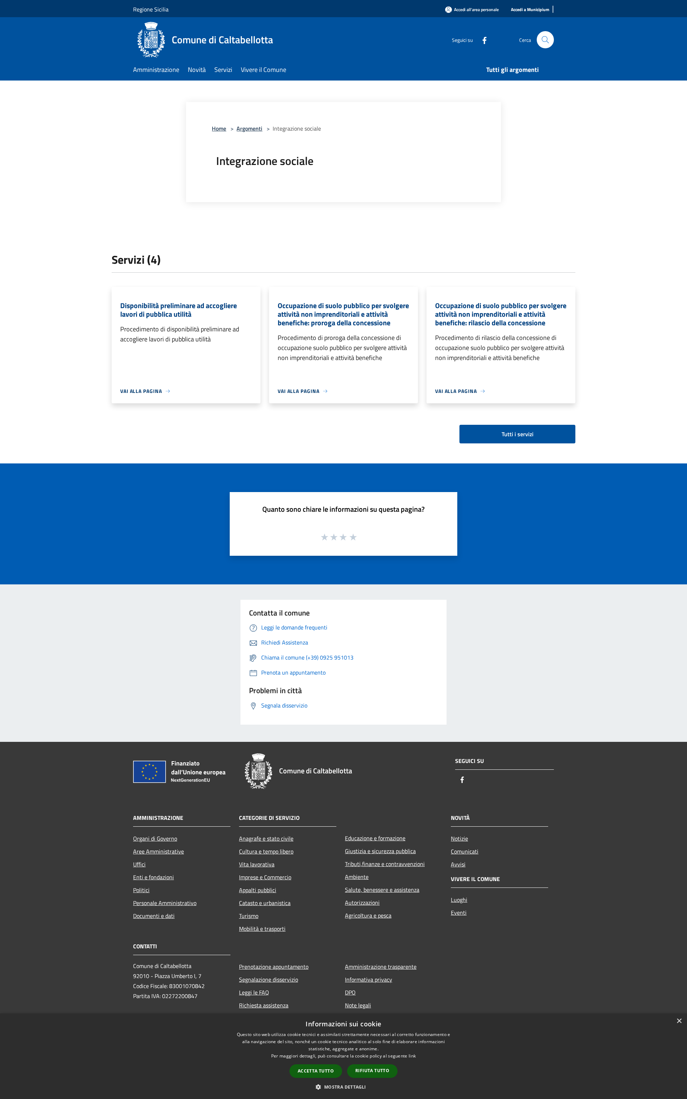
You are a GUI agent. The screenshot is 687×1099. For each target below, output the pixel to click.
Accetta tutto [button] (316, 1071)
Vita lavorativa (256, 864)
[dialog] (343, 1056)
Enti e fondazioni (153, 877)
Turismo (248, 915)
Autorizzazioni (362, 902)
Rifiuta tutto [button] (372, 1071)
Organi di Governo (155, 838)
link (412, 1056)
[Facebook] (481, 39)
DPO (350, 992)
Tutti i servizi (517, 434)
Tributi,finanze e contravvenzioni (385, 864)
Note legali (358, 1005)
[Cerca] (545, 39)
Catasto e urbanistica (265, 903)
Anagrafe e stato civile (266, 838)
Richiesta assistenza (263, 1005)
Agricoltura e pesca (368, 915)
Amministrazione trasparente (380, 966)
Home (219, 128)
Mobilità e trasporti (262, 928)
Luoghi (459, 899)
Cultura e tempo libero (266, 851)
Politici (141, 890)
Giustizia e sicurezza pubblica (380, 851)
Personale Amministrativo (164, 903)
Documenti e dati (154, 915)
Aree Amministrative (158, 851)
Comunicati (464, 851)
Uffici (139, 864)
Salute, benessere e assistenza (382, 889)
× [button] (679, 1021)
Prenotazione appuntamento (273, 966)
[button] (343, 1086)
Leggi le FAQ (254, 992)
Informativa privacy (368, 979)
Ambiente (357, 876)
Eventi (459, 912)
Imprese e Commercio (265, 877)
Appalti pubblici (257, 890)
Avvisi (458, 864)
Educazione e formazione (375, 838)
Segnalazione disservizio (268, 979)
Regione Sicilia (151, 9)
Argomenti (249, 128)
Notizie (459, 838)
